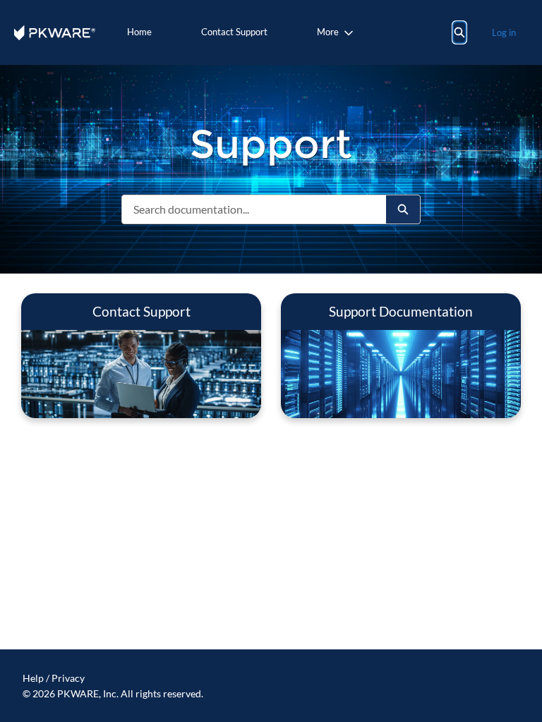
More (328, 31)
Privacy (68, 678)
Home (139, 31)
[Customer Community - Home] (54, 32)
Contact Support (234, 31)
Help (33, 678)
